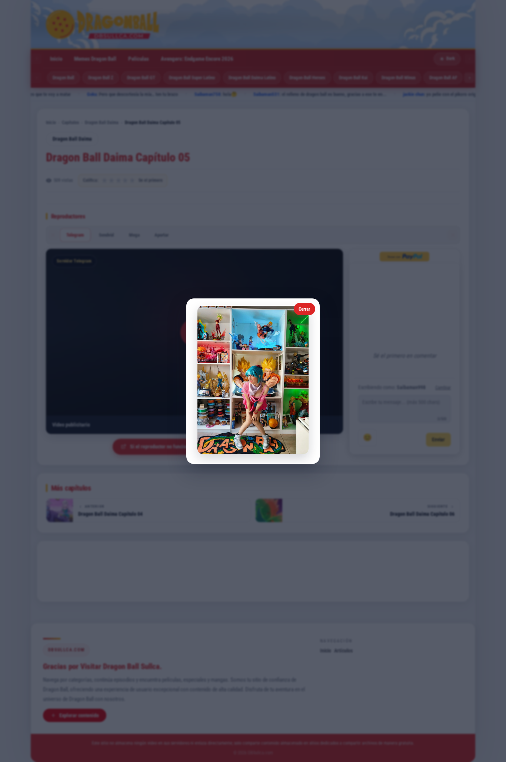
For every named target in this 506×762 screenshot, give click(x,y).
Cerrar (304, 309)
